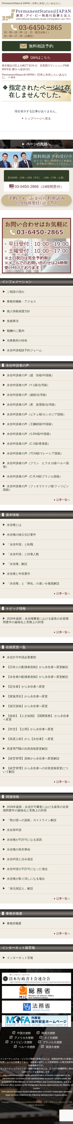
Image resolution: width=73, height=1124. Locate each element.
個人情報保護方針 (18, 311)
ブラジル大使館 (52, 1042)
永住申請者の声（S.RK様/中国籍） (29, 433)
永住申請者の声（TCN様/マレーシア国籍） (35, 453)
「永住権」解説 (17, 564)
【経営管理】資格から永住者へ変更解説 (33, 758)
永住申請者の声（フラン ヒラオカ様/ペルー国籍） (36, 464)
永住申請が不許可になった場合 (27, 869)
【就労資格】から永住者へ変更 (27, 706)
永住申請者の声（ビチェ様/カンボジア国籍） (36, 414)
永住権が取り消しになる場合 (26, 878)
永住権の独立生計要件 (21, 534)
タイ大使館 (51, 1037)
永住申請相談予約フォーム (24, 350)
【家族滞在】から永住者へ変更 (27, 696)
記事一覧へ (63, 499)
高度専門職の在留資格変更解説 (27, 748)
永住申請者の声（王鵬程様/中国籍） (30, 424)
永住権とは (14, 524)
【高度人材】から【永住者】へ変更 (30, 738)
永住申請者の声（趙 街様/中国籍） (30, 375)
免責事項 (12, 321)
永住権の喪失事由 (18, 849)
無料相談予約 (41, 46)
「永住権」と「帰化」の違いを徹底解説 (33, 583)
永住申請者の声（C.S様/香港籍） (28, 443)
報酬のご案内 (15, 330)
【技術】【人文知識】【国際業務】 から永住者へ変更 (36, 717)
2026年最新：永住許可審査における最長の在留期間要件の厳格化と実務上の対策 (36, 808)
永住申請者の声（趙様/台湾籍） (27, 394)
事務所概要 (14, 923)
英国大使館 (52, 1046)
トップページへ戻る (38, 118)
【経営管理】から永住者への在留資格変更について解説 (35, 769)
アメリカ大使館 (23, 1037)
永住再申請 (14, 829)
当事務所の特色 (17, 340)
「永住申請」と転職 (20, 544)
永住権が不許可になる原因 (24, 839)
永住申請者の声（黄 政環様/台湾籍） (32, 404)
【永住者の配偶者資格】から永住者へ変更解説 (37, 676)
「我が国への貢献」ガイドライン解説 (31, 820)
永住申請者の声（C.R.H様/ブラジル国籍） (34, 476)
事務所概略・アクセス (21, 301)
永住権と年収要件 (18, 573)
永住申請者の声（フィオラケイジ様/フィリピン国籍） (36, 487)
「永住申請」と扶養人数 (23, 554)
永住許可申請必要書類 (21, 657)
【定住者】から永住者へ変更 (26, 686)
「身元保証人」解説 (20, 888)
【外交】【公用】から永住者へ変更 (30, 729)
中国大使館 (24, 1033)
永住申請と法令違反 (20, 859)
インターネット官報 (20, 957)
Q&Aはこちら (40, 57)
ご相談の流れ (15, 291)
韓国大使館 (48, 1033)
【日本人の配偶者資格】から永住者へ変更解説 (37, 667)
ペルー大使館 (27, 1046)
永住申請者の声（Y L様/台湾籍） (28, 385)
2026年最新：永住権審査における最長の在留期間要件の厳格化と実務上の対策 (36, 620)
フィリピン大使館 (21, 1042)
